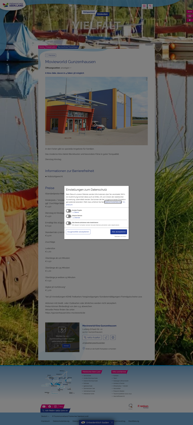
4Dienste (76, 218)
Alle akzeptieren (119, 232)
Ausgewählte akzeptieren (78, 232)
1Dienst (75, 212)
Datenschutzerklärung (113, 202)
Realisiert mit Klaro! (120, 236)
